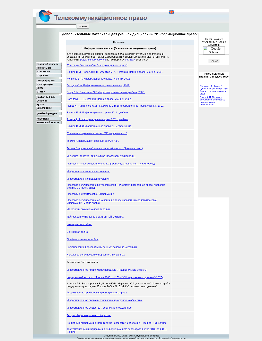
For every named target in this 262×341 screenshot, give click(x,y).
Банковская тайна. (77, 231)
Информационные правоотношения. (88, 171)
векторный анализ (47, 122)
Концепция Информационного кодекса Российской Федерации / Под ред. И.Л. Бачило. (117, 323)
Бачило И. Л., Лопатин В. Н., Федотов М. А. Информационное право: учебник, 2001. (115, 72)
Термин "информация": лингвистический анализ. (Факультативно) (105, 148)
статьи (40, 91)
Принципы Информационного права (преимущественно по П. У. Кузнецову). (111, 163)
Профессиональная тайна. (82, 239)
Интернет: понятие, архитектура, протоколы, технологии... (101, 156)
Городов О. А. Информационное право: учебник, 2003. (98, 85)
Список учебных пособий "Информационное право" (97, 65)
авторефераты (45, 80)
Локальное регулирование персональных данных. (96, 254)
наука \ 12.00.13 (45, 97)
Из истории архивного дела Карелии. (88, 209)
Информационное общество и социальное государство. (99, 307)
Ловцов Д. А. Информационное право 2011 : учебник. (97, 119)
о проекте (42, 75)
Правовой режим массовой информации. (91, 194)
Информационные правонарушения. (88, 178)
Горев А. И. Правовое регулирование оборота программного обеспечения (212, 101)
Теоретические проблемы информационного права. (97, 292)
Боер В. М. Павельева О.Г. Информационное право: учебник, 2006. (106, 92)
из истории (43, 71)
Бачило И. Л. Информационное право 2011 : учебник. (98, 112)
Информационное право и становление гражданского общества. (104, 300)
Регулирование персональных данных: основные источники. (102, 247)
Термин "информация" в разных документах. (93, 140)
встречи (41, 100)
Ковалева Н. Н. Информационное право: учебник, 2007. (99, 99)
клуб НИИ (42, 118)
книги (39, 88)
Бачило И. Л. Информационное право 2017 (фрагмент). (99, 126)
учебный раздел (46, 113)
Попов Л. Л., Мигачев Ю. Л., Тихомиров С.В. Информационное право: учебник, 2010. (115, 105)
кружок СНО (44, 108)
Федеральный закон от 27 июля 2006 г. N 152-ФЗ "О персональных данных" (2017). (115, 277)
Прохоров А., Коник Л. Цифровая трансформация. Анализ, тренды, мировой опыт (214, 90)
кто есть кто (43, 67)
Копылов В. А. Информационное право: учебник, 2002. (98, 78)
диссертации (44, 84)
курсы (40, 104)
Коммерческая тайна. (79, 224)
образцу (129, 59)
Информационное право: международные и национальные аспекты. (107, 269)
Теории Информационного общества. (89, 315)
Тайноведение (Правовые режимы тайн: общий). (95, 216)
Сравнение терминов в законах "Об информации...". (97, 133)
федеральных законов (93, 59)
